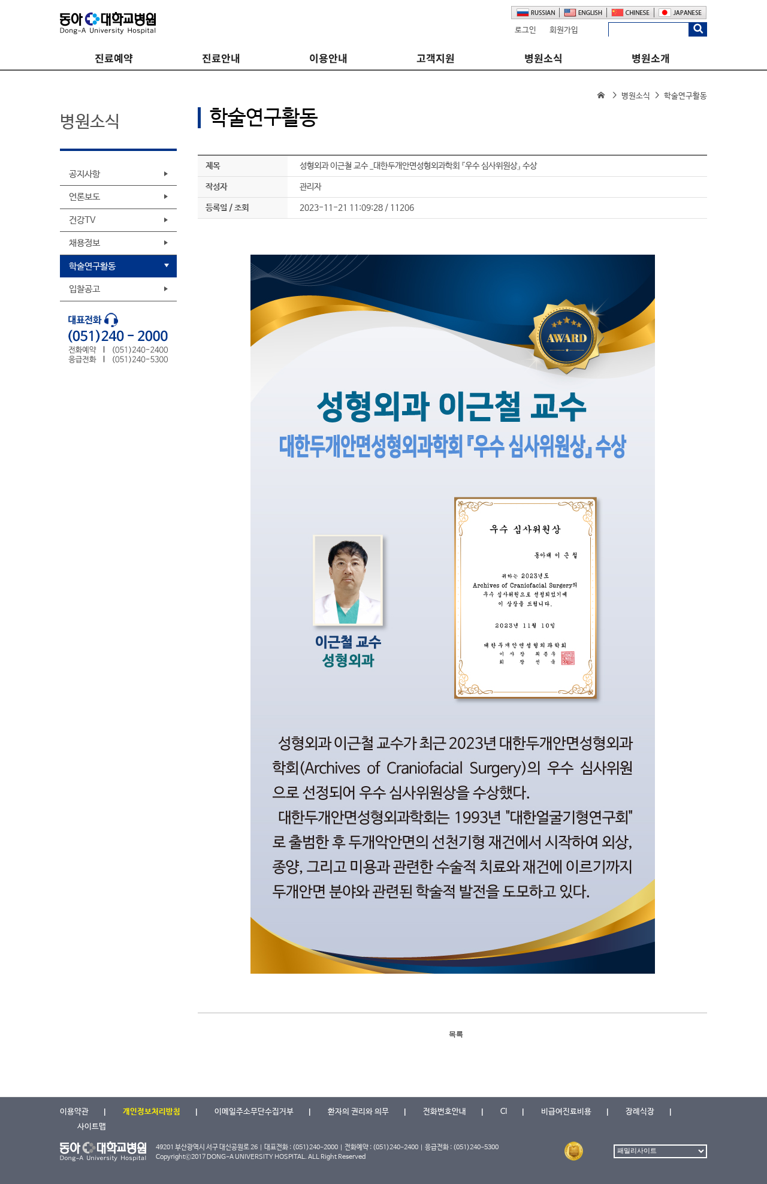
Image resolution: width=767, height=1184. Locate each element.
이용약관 (74, 1111)
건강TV (82, 220)
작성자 (216, 187)
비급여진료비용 (566, 1111)
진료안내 (221, 58)
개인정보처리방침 (151, 1111)
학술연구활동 (92, 266)
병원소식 (543, 58)
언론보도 (84, 197)
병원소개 (651, 58)
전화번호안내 (444, 1111)
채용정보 (84, 243)
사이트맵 (91, 1126)
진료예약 (114, 58)
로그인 (525, 30)
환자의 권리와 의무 (358, 1111)
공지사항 (84, 174)
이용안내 (328, 58)
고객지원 (435, 58)
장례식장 (640, 1111)
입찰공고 (84, 289)
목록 (456, 1034)
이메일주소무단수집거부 (254, 1111)
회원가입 (563, 30)
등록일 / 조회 (227, 208)
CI (503, 1111)
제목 (213, 166)
